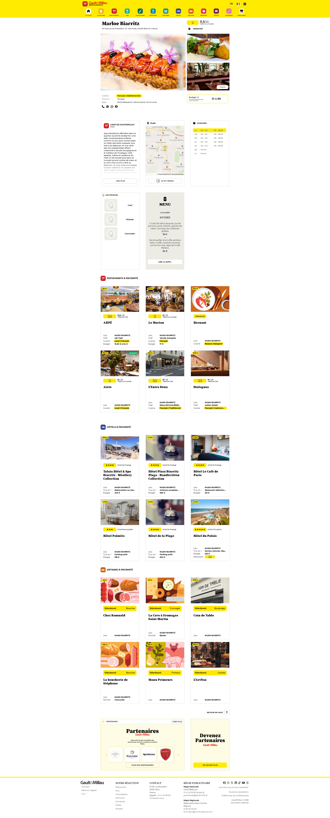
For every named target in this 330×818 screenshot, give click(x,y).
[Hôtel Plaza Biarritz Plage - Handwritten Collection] (165, 466)
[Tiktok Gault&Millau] (239, 783)
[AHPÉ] (120, 317)
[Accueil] (98, 3)
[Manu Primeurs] (165, 673)
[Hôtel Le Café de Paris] (210, 466)
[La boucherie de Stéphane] (120, 673)
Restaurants (121, 787)
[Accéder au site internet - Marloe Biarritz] (108, 106)
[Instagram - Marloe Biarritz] (113, 106)
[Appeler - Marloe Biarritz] (104, 106)
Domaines (120, 801)
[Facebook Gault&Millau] (224, 783)
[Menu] (245, 4)
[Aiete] (120, 381)
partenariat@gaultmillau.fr (196, 795)
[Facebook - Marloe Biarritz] (117, 106)
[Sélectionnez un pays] (238, 4)
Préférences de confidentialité (235, 795)
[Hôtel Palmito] (120, 530)
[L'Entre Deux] (165, 381)
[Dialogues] (210, 381)
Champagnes (121, 794)
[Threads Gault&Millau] (247, 783)
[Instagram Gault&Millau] (228, 783)
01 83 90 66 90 (190, 809)
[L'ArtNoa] (210, 673)
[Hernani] (210, 317)
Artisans (119, 809)
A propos (85, 787)
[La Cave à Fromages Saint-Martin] (165, 608)
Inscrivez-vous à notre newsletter (234, 787)
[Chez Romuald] (120, 608)
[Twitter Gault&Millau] (232, 783)
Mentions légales (89, 790)
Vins (117, 791)
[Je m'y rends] (165, 153)
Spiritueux (120, 798)
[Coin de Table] (210, 608)
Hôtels (118, 805)
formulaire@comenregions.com (198, 812)
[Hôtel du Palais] (210, 530)
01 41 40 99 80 (164, 795)
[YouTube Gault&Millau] (243, 783)
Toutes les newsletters (239, 792)
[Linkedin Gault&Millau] (236, 783)
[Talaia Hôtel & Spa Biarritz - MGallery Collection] (120, 466)
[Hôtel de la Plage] (165, 530)
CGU (83, 794)
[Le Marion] (165, 317)
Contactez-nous (157, 798)
